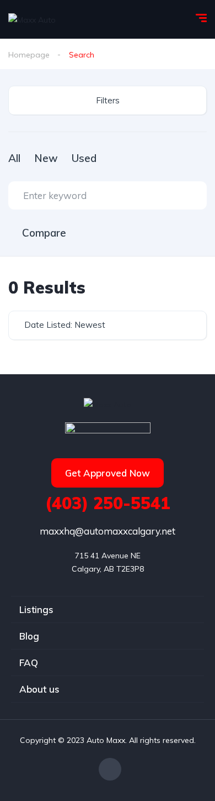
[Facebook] (110, 769)
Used (84, 158)
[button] (107, 473)
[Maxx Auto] (32, 19)
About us (39, 689)
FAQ (28, 662)
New (46, 158)
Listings (36, 609)
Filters (108, 100)
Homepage (29, 55)
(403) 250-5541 (107, 503)
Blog (29, 636)
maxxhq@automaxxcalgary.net (107, 531)
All (14, 158)
